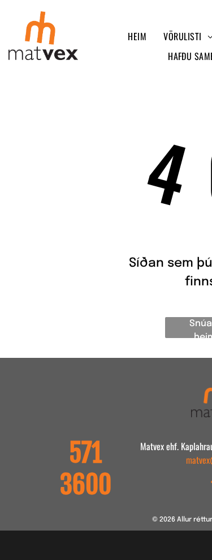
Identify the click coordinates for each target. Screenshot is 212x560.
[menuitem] (137, 36)
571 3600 (85, 469)
